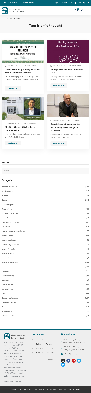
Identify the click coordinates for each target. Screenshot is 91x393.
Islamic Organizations (45, 244)
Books (45, 200)
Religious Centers (45, 302)
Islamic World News (45, 262)
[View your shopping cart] (77, 10)
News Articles (45, 289)
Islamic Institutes (45, 240)
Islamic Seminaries (45, 258)
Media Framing (45, 276)
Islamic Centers (45, 236)
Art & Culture (45, 191)
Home (4, 18)
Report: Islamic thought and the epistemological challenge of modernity (65, 127)
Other (45, 293)
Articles (45, 196)
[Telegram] (79, 361)
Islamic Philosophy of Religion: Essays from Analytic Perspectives (22, 71)
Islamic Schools (45, 253)
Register (64, 3)
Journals (45, 271)
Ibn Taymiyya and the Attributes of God (66, 71)
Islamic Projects (45, 249)
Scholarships (45, 311)
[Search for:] (45, 171)
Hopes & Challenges (45, 213)
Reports (45, 307)
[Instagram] (63, 361)
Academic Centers (45, 187)
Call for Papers (45, 204)
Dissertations (45, 209)
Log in (56, 3)
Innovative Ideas (45, 218)
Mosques (45, 280)
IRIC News (45, 227)
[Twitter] (63, 365)
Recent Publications (45, 298)
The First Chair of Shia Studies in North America (20, 128)
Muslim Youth (45, 285)
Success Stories (45, 316)
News (11, 18)
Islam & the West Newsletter (45, 231)
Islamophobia (45, 267)
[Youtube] (74, 361)
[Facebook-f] (68, 361)
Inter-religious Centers (45, 222)
